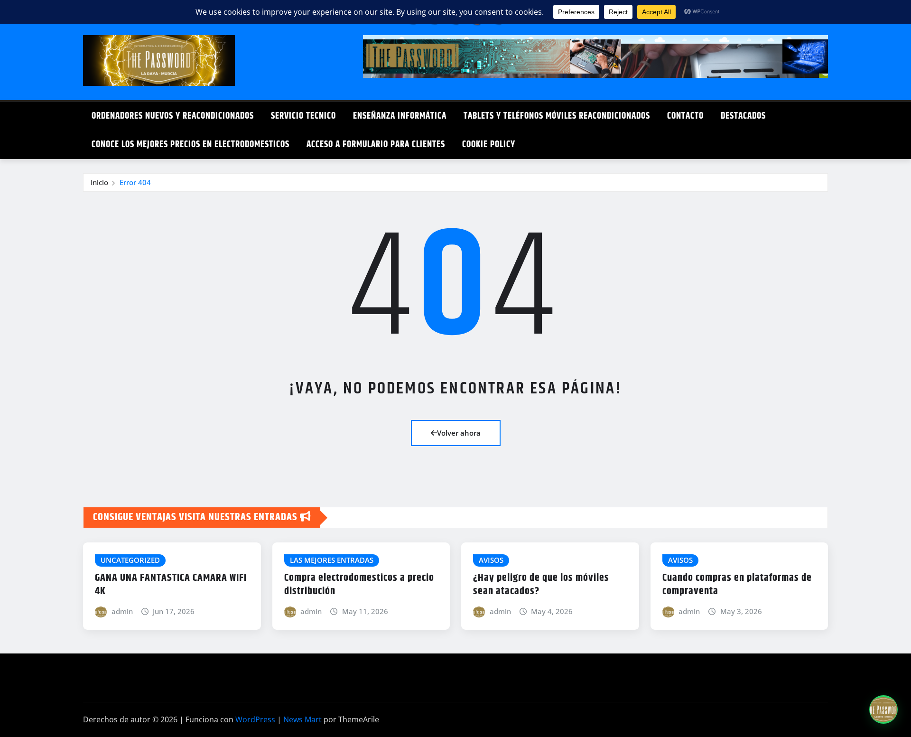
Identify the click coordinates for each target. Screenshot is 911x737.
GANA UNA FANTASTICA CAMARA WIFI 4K (171, 585)
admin (122, 611)
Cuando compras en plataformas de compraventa (737, 585)
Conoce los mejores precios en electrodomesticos (190, 144)
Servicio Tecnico (303, 116)
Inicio (99, 182)
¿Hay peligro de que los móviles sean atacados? (541, 585)
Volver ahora (459, 433)
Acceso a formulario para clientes (376, 144)
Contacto (685, 116)
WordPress (255, 719)
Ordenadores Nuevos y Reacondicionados (173, 116)
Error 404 (135, 182)
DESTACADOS (743, 116)
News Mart (302, 719)
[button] (883, 709)
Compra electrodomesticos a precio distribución (359, 585)
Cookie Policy (488, 144)
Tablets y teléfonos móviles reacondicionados (557, 116)
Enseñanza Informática (399, 116)
